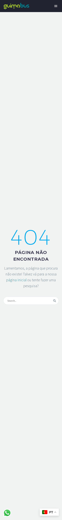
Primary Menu (56, 6)
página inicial (16, 279)
